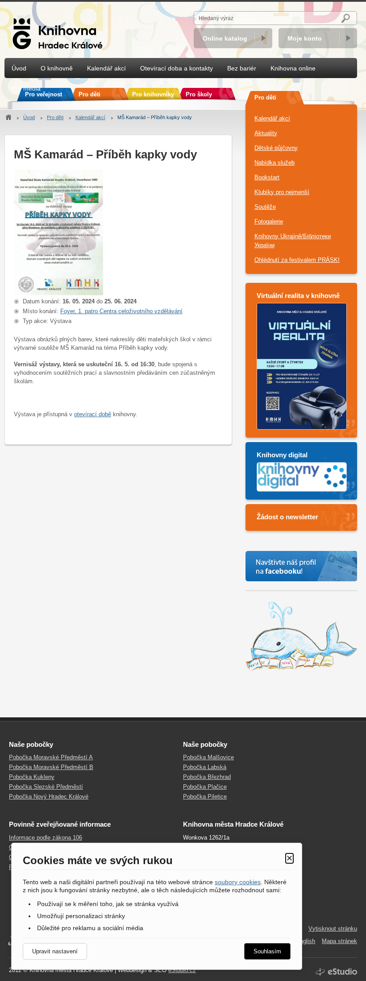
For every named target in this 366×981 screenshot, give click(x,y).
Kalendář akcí (90, 117)
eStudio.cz (182, 970)
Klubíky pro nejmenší (281, 192)
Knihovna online (293, 68)
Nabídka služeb (274, 162)
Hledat (347, 18)
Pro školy (199, 94)
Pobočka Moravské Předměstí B (51, 767)
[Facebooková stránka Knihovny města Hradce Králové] (301, 566)
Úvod (29, 117)
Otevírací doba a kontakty (176, 68)
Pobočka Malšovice (208, 757)
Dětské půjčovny (276, 148)
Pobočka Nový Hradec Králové (48, 796)
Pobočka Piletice (205, 796)
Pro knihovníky (153, 94)
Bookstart (266, 177)
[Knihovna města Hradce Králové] (60, 29)
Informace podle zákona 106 (45, 837)
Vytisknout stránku (332, 928)
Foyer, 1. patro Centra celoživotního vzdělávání (121, 311)
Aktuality (265, 133)
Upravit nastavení (55, 951)
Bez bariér (241, 68)
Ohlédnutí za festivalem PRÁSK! (297, 260)
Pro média (26, 88)
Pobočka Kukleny (31, 777)
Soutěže (265, 206)
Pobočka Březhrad (207, 777)
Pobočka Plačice (205, 786)
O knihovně (57, 68)
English (305, 941)
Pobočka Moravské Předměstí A (51, 757)
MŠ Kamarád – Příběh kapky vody (154, 117)
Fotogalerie (268, 221)
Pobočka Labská (204, 767)
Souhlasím (267, 951)
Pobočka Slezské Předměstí (46, 786)
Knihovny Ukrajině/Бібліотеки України (292, 240)
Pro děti (55, 117)
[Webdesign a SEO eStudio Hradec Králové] (336, 972)
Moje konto (304, 38)
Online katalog (225, 38)
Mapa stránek (339, 941)
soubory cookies (238, 882)
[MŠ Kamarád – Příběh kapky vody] (58, 293)
